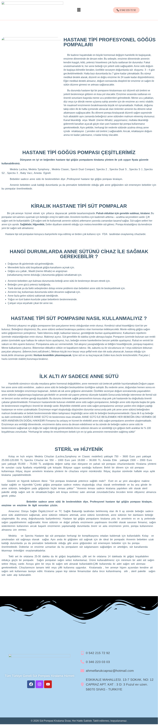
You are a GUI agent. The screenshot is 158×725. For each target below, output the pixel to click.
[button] (79, 10)
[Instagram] (39, 684)
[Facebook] (31, 684)
